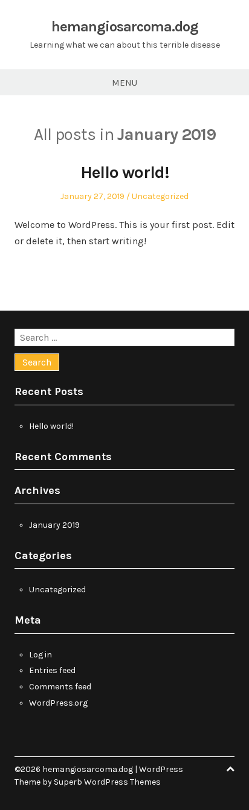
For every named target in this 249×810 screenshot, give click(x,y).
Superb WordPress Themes (107, 782)
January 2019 (54, 525)
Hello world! (124, 172)
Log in (40, 655)
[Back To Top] (230, 769)
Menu (124, 82)
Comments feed (60, 687)
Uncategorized (160, 196)
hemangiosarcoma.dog (124, 26)
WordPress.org (58, 703)
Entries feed (52, 670)
